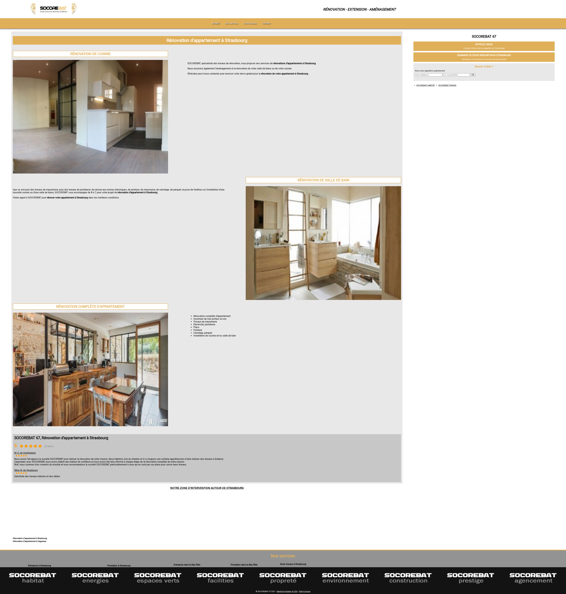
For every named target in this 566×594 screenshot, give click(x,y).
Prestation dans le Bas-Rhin (244, 564)
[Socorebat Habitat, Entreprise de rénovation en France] (32, 588)
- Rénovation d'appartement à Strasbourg (29, 538)
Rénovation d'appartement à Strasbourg (206, 40)
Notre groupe (304, 591)
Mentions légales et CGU (287, 591)
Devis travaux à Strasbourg (293, 564)
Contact (266, 23)
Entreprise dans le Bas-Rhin (187, 564)
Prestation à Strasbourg (118, 565)
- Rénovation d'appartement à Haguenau (29, 541)
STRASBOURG (235, 488)
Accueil (215, 23)
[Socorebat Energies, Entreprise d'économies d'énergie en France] (95, 588)
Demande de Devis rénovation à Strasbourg (484, 55)
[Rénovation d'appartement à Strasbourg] (54, 14)
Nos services (231, 23)
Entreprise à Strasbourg (39, 565)
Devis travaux (250, 23)
